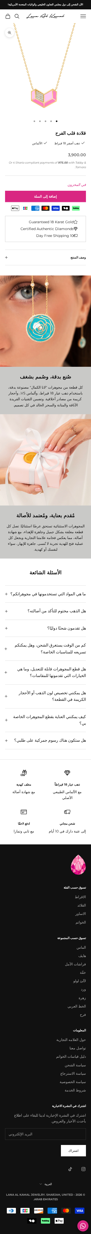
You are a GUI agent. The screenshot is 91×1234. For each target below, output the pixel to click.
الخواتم (81, 922)
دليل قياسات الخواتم (71, 1056)
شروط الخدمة (75, 1090)
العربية (48, 1184)
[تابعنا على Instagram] (83, 1169)
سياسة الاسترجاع (73, 1073)
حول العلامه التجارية (71, 1039)
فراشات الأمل (75, 964)
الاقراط (80, 897)
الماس (81, 947)
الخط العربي (76, 1006)
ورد (83, 989)
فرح (83, 1014)
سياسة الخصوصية (73, 1082)
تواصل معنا (78, 1048)
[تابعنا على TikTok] (70, 1169)
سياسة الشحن (75, 1065)
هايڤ (82, 955)
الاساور (80, 913)
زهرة (82, 998)
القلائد (81, 905)
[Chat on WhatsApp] (82, 1225)
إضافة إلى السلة (45, 196)
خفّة (83, 972)
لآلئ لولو (79, 981)
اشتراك (73, 1151)
